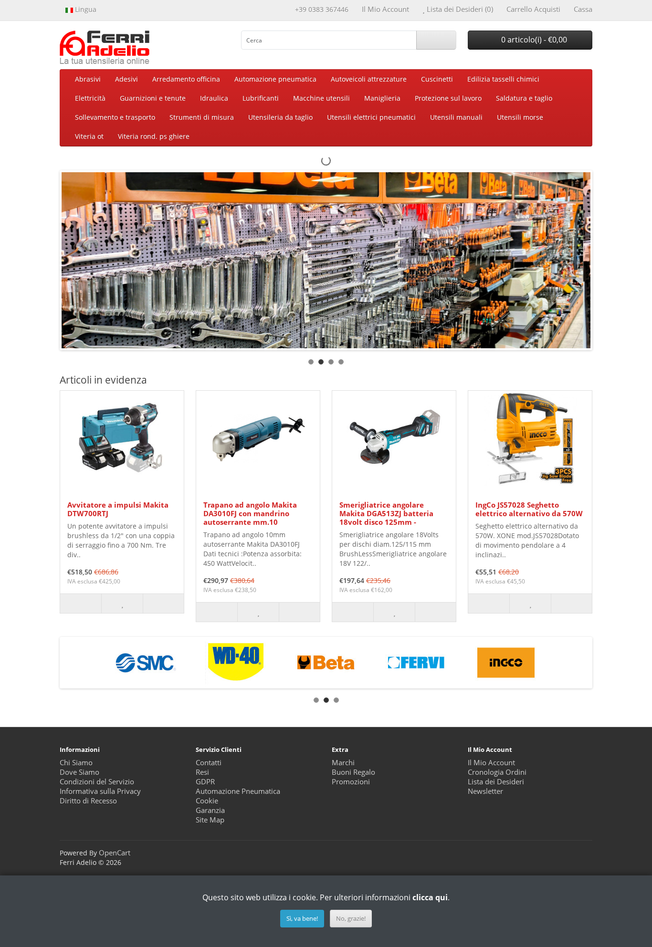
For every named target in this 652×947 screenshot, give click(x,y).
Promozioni (351, 782)
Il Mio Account (491, 763)
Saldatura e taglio (524, 98)
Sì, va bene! (302, 918)
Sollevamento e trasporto (115, 117)
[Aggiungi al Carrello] (80, 603)
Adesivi (126, 78)
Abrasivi (88, 78)
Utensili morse (520, 117)
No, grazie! (351, 918)
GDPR (205, 782)
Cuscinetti (437, 78)
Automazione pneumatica (275, 78)
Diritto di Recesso (88, 801)
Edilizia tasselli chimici (503, 78)
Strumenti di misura (201, 117)
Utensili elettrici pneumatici (371, 117)
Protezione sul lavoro (448, 98)
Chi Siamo (76, 763)
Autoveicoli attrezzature (369, 78)
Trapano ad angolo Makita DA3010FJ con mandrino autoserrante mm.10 (250, 513)
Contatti (208, 763)
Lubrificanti (260, 98)
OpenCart (114, 853)
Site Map (210, 820)
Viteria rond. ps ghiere (153, 136)
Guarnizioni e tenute (153, 98)
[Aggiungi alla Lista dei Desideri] (121, 603)
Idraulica (214, 98)
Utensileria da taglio (280, 117)
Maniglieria (382, 98)
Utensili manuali (456, 117)
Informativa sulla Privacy (100, 791)
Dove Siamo (79, 772)
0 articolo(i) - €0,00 (533, 39)
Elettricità (90, 98)
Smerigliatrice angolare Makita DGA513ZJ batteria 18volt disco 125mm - (386, 513)
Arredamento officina (186, 78)
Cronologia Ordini (497, 772)
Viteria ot (89, 136)
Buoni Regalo (353, 772)
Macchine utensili (321, 98)
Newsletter (485, 791)
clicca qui (430, 897)
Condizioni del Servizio (97, 782)
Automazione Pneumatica (238, 791)
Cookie (207, 801)
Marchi (343, 763)
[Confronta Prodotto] (163, 603)
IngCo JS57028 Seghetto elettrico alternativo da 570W (529, 509)
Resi (202, 772)
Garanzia (210, 810)
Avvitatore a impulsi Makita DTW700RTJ (117, 509)
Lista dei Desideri (496, 782)
